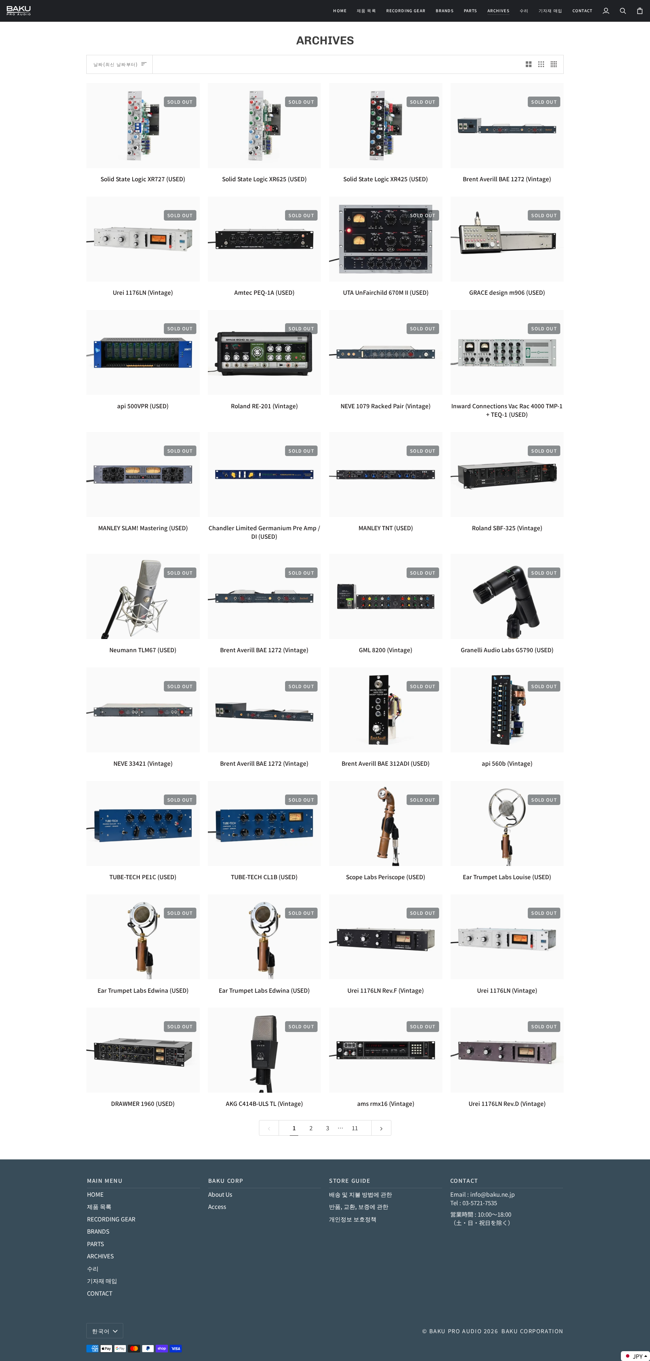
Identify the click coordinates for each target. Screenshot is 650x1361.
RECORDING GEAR (111, 1219)
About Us (220, 1194)
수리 (93, 1268)
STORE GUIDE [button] (350, 1180)
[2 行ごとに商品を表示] (528, 64)
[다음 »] (381, 1128)
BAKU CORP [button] (226, 1180)
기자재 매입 (102, 1280)
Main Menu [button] (105, 1180)
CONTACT (99, 1293)
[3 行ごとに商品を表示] (541, 64)
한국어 (101, 1331)
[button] (406, 10)
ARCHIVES (100, 1256)
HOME (95, 1194)
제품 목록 (99, 1206)
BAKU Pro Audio (455, 1331)
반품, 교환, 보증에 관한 (358, 1206)
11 (355, 1127)
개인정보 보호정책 (352, 1219)
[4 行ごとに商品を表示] (555, 64)
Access (217, 1206)
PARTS (95, 1243)
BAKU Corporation (532, 1331)
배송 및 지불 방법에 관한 (360, 1194)
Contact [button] (464, 1180)
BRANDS (98, 1231)
